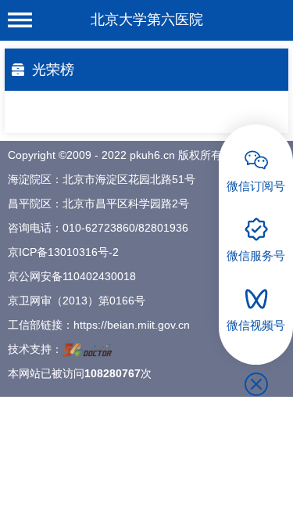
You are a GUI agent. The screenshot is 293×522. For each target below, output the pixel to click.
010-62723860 (99, 227)
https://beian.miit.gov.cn (131, 325)
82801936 (163, 227)
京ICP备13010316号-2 (63, 252)
